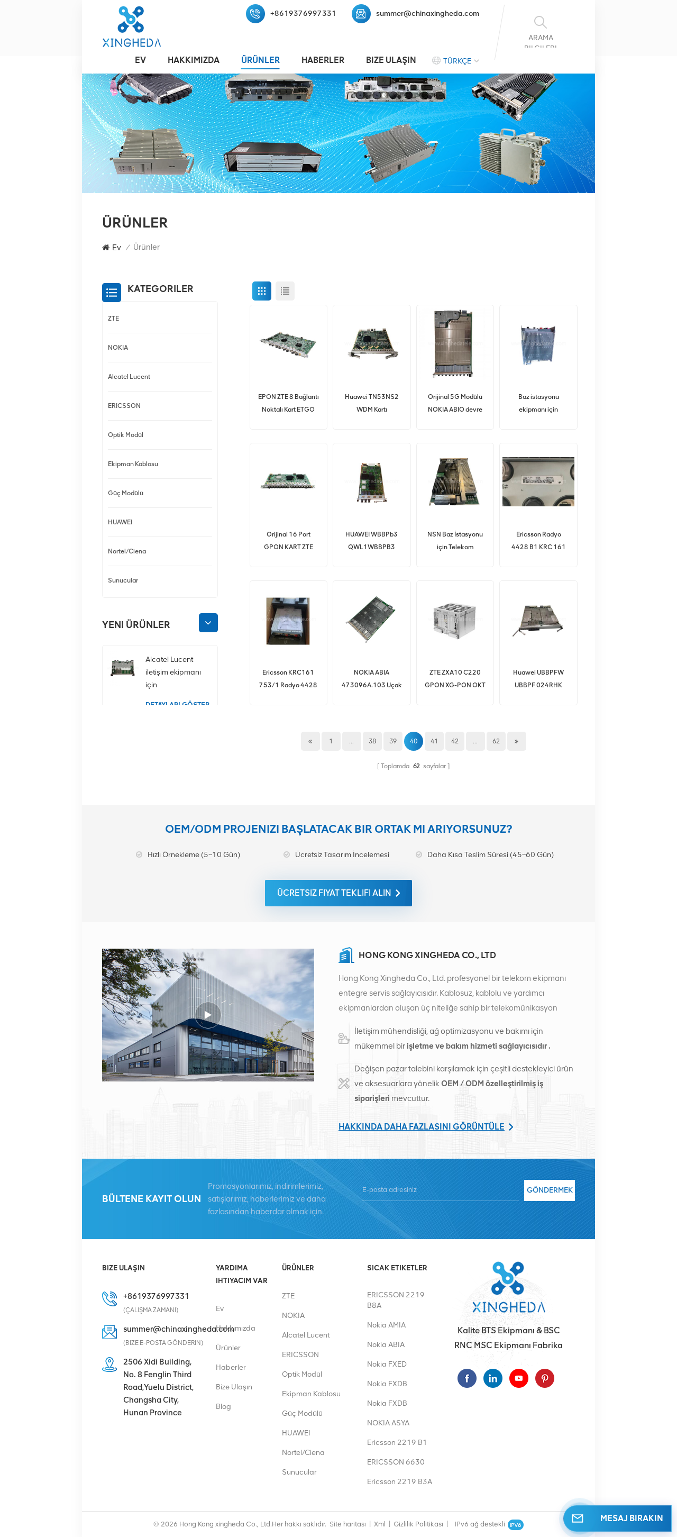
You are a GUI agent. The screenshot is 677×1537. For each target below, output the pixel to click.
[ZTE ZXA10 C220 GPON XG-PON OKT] (455, 620)
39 (393, 741)
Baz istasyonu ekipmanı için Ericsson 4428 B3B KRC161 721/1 (538, 404)
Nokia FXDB (387, 1383)
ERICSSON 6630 (396, 1462)
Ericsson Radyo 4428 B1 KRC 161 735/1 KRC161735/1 (538, 541)
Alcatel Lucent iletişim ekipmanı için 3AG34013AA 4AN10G (173, 673)
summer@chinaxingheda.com (427, 13)
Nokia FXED (387, 1364)
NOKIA (118, 347)
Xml (380, 1524)
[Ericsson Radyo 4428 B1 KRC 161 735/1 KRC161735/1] (538, 482)
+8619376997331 (303, 13)
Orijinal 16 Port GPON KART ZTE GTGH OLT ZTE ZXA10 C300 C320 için (288, 541)
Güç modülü (125, 493)
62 (496, 741)
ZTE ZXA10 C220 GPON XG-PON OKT (455, 678)
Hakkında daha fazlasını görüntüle (421, 1127)
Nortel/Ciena (127, 551)
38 (372, 741)
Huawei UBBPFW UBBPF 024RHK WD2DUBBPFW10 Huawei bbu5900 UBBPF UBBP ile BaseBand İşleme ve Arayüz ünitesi (538, 680)
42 (455, 741)
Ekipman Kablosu (133, 464)
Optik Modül (125, 435)
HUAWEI (120, 522)
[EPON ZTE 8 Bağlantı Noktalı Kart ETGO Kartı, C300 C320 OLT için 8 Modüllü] (289, 344)
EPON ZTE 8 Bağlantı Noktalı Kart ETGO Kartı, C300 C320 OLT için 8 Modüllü (288, 404)
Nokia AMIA (386, 1325)
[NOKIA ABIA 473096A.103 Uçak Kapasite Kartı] (372, 620)
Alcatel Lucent (129, 376)
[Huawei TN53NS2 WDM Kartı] (372, 344)
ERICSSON (124, 406)
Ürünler (260, 60)
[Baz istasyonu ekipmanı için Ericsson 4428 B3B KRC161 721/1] (538, 344)
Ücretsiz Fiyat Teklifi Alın (334, 893)
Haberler (322, 60)
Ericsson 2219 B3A (399, 1481)
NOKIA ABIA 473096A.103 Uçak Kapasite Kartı (372, 680)
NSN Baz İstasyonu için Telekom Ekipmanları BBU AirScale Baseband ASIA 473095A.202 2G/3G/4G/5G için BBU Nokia (455, 541)
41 (434, 741)
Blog (223, 1406)
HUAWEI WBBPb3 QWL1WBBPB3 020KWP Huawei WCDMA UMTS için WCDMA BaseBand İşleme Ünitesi (371, 541)
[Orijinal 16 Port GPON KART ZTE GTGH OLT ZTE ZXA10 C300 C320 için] (289, 482)
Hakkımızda (193, 60)
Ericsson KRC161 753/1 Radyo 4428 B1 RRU (288, 680)
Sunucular (123, 580)
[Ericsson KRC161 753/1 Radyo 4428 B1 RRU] (289, 620)
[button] (208, 623)
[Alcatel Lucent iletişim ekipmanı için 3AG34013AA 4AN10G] (122, 668)
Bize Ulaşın (391, 60)
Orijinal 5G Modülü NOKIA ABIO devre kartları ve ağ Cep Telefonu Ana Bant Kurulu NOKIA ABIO (455, 404)
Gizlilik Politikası (418, 1524)
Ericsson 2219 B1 (397, 1442)
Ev (140, 60)
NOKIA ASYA (388, 1422)
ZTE (113, 318)
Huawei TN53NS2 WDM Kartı (372, 403)
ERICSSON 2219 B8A (396, 1300)
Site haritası (348, 1524)
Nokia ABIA (386, 1344)
